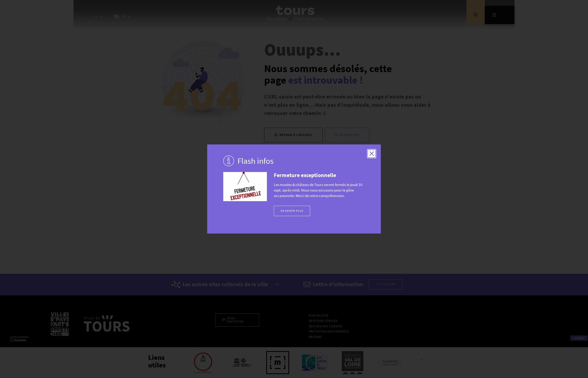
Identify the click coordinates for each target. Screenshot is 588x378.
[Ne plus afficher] (371, 153)
